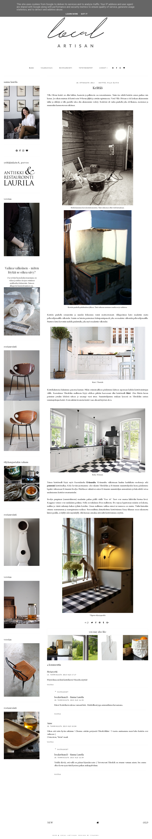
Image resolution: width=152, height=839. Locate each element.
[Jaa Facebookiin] (96, 622)
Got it (84, 14)
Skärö (128, 393)
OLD (145, 822)
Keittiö (102, 83)
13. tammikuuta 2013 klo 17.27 (61, 675)
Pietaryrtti (52, 671)
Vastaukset (62, 692)
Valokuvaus (47, 68)
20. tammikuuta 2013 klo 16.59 (69, 758)
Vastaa (50, 685)
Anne (49, 723)
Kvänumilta (91, 482)
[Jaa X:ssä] (92, 622)
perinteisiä (51, 485)
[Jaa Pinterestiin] (100, 622)
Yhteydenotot (86, 68)
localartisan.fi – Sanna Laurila (69, 697)
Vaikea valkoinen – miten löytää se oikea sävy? (22, 270)
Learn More (72, 14)
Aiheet (102, 68)
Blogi (31, 68)
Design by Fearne (89, 835)
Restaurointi (65, 68)
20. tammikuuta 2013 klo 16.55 (69, 700)
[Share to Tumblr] (103, 622)
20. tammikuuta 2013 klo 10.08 (61, 726)
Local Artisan (68, 835)
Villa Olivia (113, 83)
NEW (50, 822)
